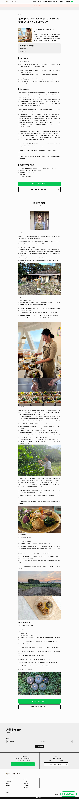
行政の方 (45, 1)
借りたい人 (34, 1)
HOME (7, 8)
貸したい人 (40, 1)
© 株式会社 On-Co (39, 797)
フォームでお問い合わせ (55, 764)
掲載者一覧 (55, 1)
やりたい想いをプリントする (39, 189)
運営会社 (7, 792)
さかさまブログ (61, 1)
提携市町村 (68, 1)
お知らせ (50, 1)
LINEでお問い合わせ (22, 764)
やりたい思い (12, 8)
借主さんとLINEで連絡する (39, 184)
